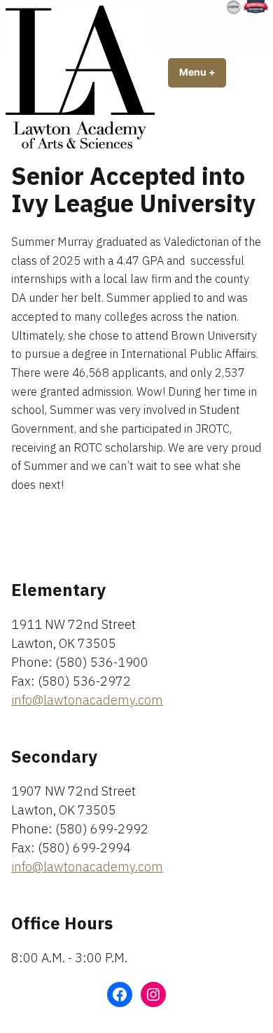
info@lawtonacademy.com (87, 700)
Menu (202, 72)
